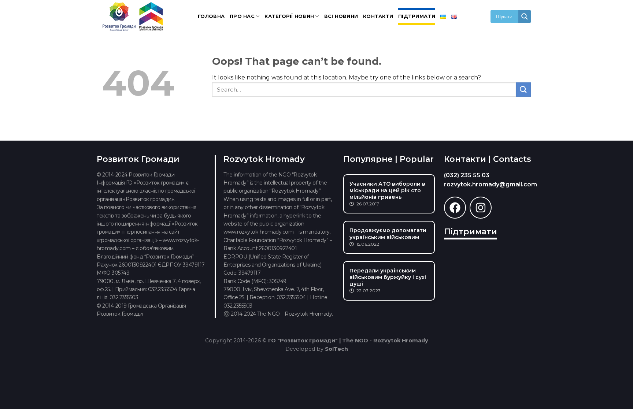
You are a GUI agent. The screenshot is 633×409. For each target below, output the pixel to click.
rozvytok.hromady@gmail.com (490, 184)
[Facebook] (455, 208)
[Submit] (523, 89)
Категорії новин (289, 16)
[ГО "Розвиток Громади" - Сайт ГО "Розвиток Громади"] (133, 16)
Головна (211, 16)
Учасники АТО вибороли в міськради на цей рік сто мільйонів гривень (387, 190)
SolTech (336, 349)
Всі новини (341, 16)
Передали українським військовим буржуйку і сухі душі (387, 277)
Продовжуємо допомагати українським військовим (387, 233)
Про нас (242, 16)
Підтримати (416, 16)
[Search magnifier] (524, 16)
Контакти (378, 16)
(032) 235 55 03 (466, 175)
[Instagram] (481, 208)
